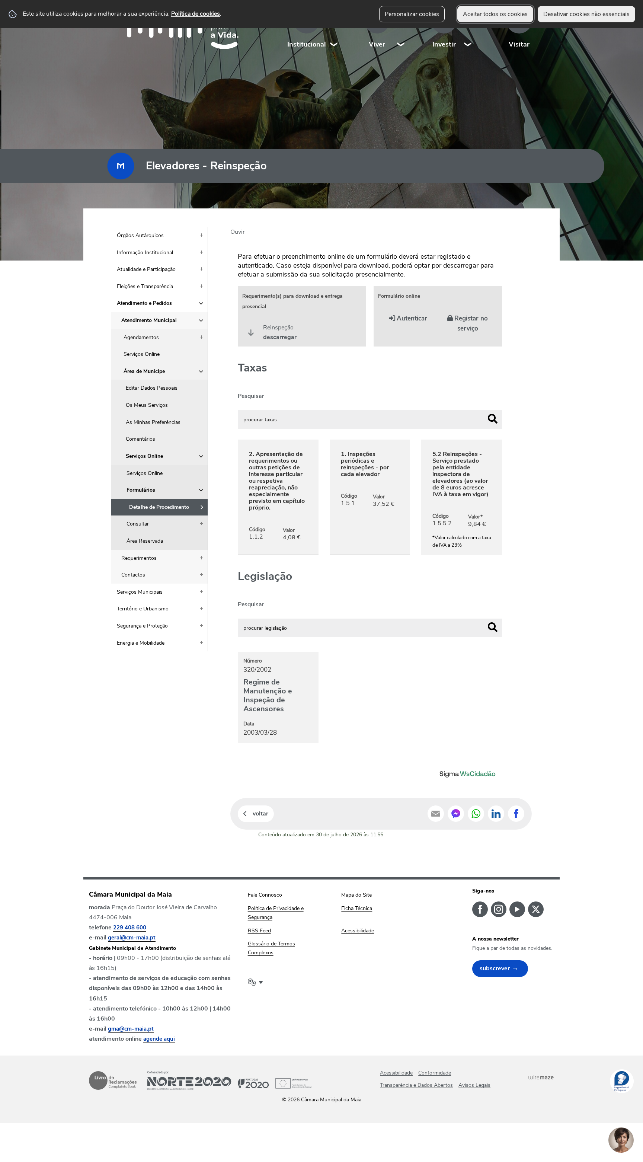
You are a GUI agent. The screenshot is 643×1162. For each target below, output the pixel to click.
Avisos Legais (474, 1085)
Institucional (306, 44)
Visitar (519, 44)
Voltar (260, 814)
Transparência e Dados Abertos (416, 1085)
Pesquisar (251, 396)
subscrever (495, 968)
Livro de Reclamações (113, 1080)
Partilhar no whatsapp (476, 813)
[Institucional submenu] (334, 29)
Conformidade (434, 1072)
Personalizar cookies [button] (412, 14)
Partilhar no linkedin (496, 813)
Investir (444, 44)
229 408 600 (129, 927)
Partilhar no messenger (456, 813)
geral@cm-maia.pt (132, 937)
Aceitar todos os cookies (495, 14)
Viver (377, 44)
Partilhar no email (436, 813)
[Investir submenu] (468, 29)
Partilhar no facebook (516, 813)
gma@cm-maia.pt (131, 1028)
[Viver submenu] (401, 29)
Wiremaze (541, 1077)
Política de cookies (195, 14)
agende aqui (159, 1039)
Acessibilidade (396, 1072)
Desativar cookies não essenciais (586, 14)
